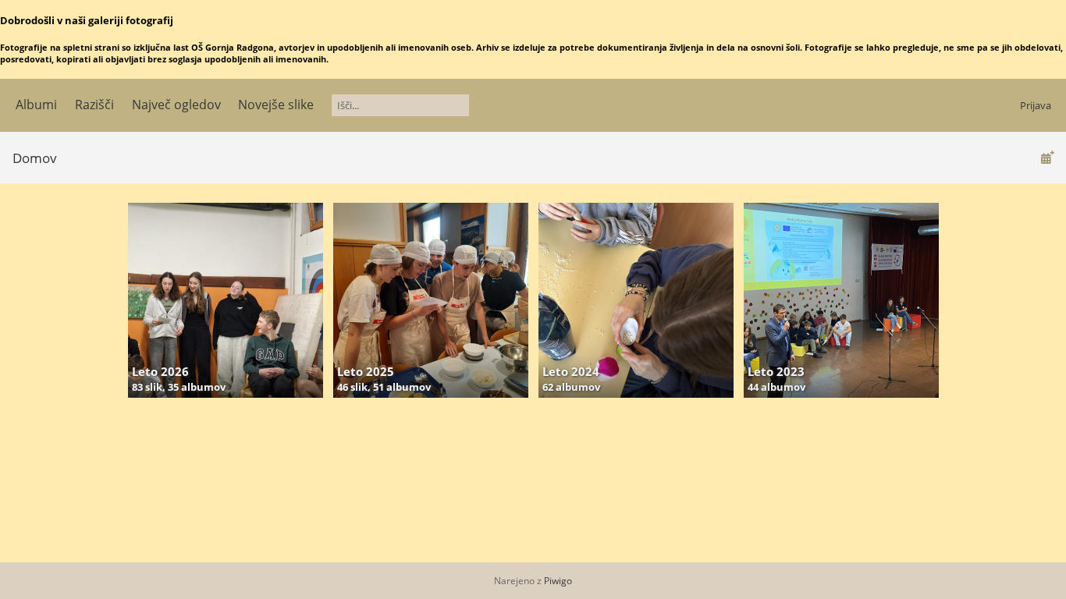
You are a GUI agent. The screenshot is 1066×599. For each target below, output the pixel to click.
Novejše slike (276, 104)
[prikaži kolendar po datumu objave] (1047, 157)
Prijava (1035, 105)
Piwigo (558, 580)
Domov (34, 158)
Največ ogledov (176, 104)
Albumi (36, 104)
